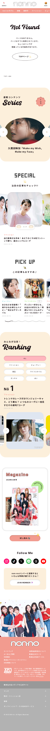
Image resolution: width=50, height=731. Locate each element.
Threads (36, 561)
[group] (25, 430)
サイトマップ (8, 651)
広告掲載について (10, 663)
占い (36, 378)
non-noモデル (8, 10)
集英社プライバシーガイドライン (15, 660)
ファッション (37, 10)
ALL (25, 358)
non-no (25, 643)
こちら (41, 676)
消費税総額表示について (37, 651)
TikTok (14, 561)
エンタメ (14, 378)
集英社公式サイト (35, 654)
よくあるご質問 (9, 654)
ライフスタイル (36, 371)
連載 (18, 10)
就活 (14, 371)
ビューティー (36, 365)
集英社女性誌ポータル (36, 657)
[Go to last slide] (6, 431)
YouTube (43, 561)
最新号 (25, 10)
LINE (28, 561)
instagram (6, 561)
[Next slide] (31, 226)
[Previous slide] (19, 226)
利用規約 (7, 657)
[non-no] (25, 4)
